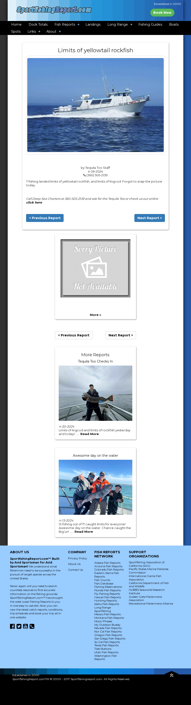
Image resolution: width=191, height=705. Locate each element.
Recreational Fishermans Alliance (151, 603)
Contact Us (75, 569)
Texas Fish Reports (106, 645)
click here (34, 202)
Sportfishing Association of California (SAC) (146, 563)
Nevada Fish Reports (108, 628)
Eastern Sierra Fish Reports (106, 574)
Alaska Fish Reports (107, 562)
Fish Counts (102, 580)
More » (95, 315)
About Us (74, 564)
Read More (89, 434)
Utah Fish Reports (106, 652)
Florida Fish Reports (107, 590)
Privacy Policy (77, 558)
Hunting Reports (105, 600)
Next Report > (149, 218)
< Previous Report (45, 218)
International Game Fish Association (145, 577)
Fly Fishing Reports (107, 593)
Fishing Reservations (108, 586)
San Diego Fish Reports (109, 638)
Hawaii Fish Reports (107, 597)
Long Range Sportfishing (102, 609)
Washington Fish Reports (105, 657)
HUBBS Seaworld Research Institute (147, 591)
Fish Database (103, 583)
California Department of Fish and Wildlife (149, 584)
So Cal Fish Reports (107, 642)
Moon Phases (103, 621)
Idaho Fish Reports (106, 604)
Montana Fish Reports (109, 617)
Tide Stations (102, 648)
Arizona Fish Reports (108, 566)
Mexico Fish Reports (107, 614)
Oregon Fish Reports (108, 635)
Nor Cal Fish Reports (108, 631)
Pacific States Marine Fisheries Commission (148, 570)
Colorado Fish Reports (109, 569)
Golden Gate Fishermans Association (145, 598)
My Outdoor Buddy (107, 624)
